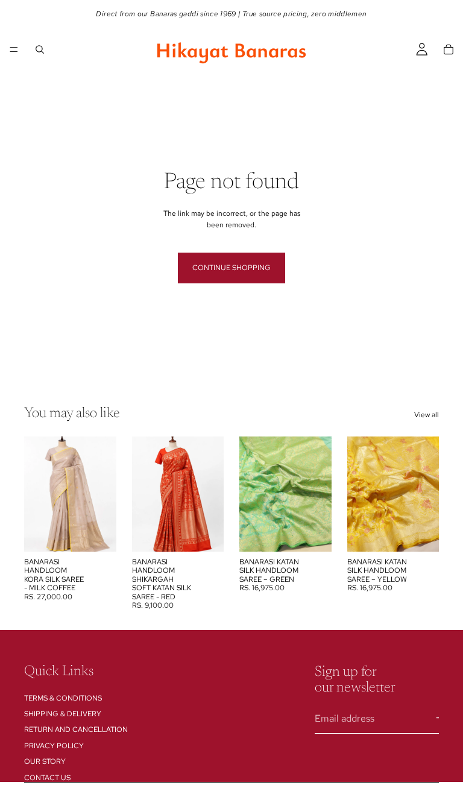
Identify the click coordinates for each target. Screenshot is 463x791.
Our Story (45, 761)
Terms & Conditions (63, 698)
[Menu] (14, 49)
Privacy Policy (54, 746)
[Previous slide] (37, 494)
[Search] (40, 49)
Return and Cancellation (76, 729)
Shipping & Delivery (62, 714)
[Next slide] (103, 494)
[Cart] (448, 49)
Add (108, 533)
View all (426, 415)
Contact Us (47, 777)
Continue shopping (231, 268)
